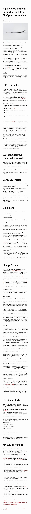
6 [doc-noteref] (20, 233)
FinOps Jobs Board (12, 485)
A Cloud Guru (5, 242)
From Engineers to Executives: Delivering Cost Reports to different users (15, 502)
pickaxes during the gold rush (16, 270)
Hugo (24, 508)
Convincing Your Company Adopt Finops (10, 504)
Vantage (14, 67)
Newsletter (21, 1)
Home (6, 1)
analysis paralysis (11, 121)
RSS (6, 509)
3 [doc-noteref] (14, 121)
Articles (17, 1)
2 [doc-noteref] (14, 108)
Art (25, 1)
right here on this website (22, 98)
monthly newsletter (20, 459)
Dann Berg (17, 508)
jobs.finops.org (25, 470)
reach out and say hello (6, 458)
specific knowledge (13, 139)
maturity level (6, 410)
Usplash (7, 40)
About (9, 1)
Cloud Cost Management (21, 346)
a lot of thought (7, 67)
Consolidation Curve (21, 276)
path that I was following (24, 169)
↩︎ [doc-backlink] (25, 466)
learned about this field (10, 384)
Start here (13, 1)
